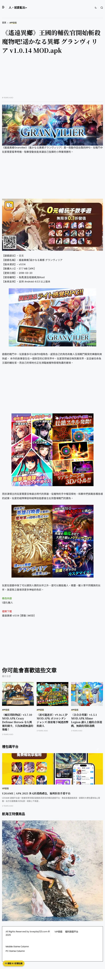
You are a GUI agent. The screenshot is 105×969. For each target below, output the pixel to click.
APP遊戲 (13, 22)
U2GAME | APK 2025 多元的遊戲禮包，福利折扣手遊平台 (36, 793)
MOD (31, 615)
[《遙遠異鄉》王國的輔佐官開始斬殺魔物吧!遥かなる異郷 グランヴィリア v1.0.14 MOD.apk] (52, 125)
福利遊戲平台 (71, 931)
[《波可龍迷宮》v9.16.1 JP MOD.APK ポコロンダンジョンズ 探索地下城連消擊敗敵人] (52, 694)
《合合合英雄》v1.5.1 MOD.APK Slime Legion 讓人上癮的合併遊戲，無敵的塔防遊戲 (86, 720)
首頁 (4, 22)
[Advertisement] (52, 77)
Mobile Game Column (17, 946)
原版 (23, 615)
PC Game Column (15, 951)
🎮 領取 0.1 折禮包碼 (13, 963)
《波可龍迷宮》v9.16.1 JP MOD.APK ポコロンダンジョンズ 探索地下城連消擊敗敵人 (52, 720)
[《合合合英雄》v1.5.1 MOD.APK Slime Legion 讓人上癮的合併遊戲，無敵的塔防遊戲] (87, 694)
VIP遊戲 (5, 788)
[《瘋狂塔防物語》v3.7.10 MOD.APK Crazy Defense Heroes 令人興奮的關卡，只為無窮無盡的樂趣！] (18, 694)
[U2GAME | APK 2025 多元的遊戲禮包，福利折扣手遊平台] (52, 769)
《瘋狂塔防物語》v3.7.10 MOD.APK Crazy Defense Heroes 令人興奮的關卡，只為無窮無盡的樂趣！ (17, 722)
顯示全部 (6, 676)
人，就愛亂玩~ (18, 8)
